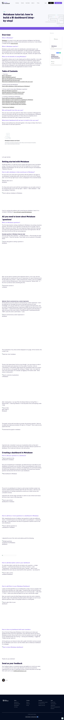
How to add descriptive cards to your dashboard (14, 101)
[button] (56, 58)
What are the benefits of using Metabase (12, 78)
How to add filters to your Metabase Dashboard (13, 102)
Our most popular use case (43, 702)
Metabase (4, 40)
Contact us (28, 703)
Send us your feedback (8, 107)
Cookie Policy (53, 705)
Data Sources (16, 702)
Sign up (51, 2)
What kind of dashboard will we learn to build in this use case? (17, 81)
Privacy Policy (53, 702)
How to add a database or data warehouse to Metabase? (16, 86)
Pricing (38, 2)
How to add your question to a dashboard (12, 98)
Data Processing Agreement (55, 706)
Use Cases (17, 2)
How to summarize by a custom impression (12, 93)
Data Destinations (17, 703)
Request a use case (42, 705)
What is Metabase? (6, 75)
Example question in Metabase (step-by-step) (13, 92)
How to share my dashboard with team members (14, 104)
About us (33, 2)
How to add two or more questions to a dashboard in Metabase (17, 99)
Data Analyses (16, 705)
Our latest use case (42, 703)
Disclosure (52, 708)
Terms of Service (53, 703)
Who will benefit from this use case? (11, 80)
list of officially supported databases (23, 212)
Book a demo (58, 2)
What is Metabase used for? (9, 77)
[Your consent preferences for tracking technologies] (62, 718)
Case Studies (28, 2)
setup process (14, 43)
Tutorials (22, 2)
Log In (46, 2)
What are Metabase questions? (9, 90)
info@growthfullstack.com (19, 670)
